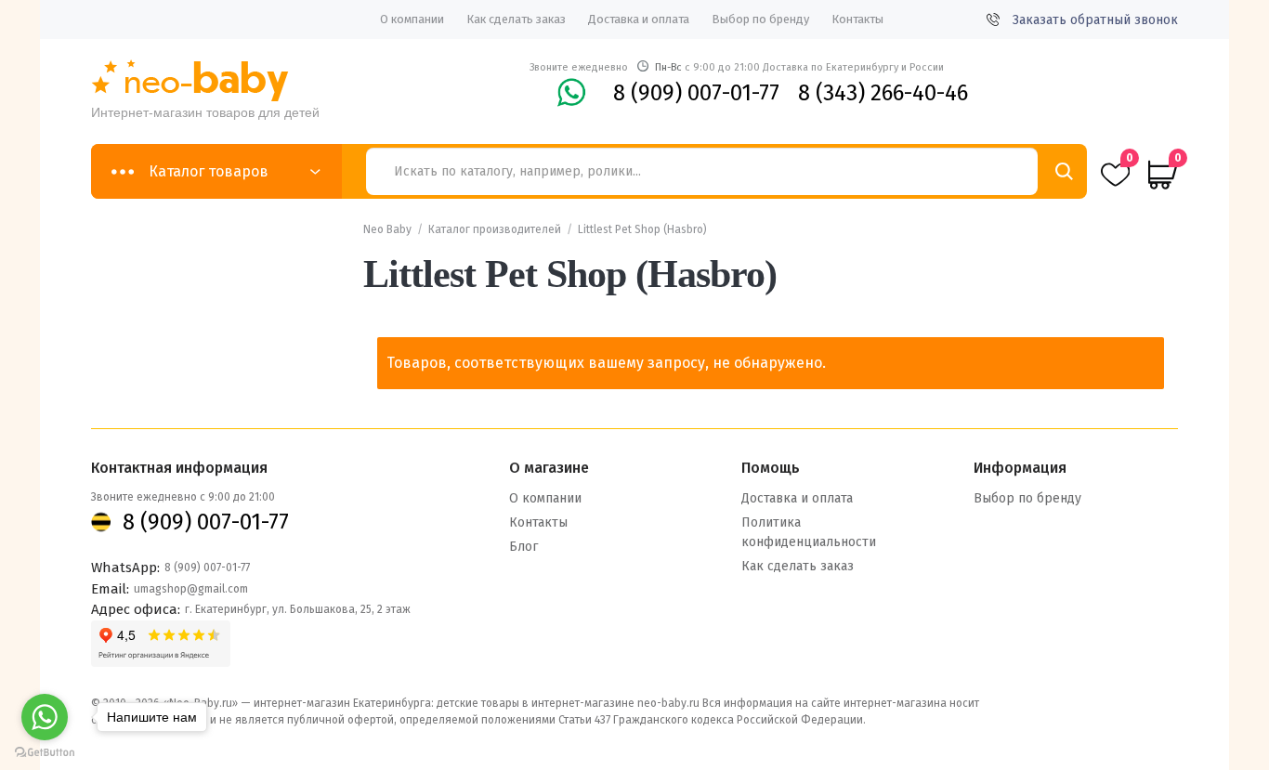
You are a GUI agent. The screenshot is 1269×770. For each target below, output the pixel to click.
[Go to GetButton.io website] (44, 752)
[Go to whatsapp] (44, 717)
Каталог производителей (494, 229)
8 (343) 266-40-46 (883, 93)
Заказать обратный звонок (1095, 20)
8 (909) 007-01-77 (696, 93)
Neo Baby (387, 229)
